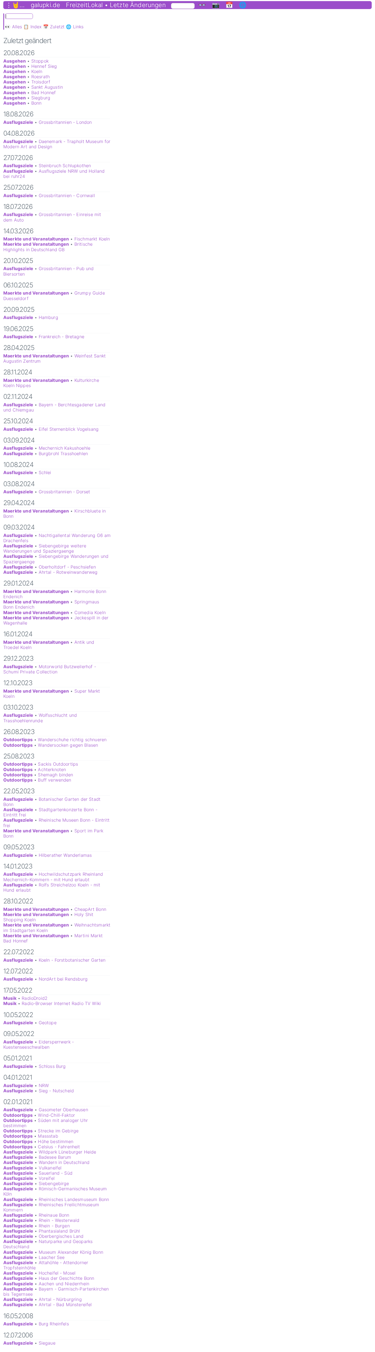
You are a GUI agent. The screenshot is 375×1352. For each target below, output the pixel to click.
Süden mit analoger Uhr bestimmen (45, 1123)
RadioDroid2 (34, 998)
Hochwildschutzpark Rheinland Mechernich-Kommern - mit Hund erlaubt (53, 876)
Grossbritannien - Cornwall (67, 195)
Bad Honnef (43, 92)
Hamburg (48, 317)
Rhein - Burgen (54, 1225)
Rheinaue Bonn (54, 1215)
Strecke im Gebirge (58, 1130)
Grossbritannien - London (65, 122)
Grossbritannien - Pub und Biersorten (48, 271)
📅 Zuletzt (54, 26)
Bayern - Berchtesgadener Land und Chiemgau (54, 407)
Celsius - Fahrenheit (59, 1146)
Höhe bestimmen (55, 1141)
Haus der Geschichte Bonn (66, 1278)
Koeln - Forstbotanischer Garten (72, 960)
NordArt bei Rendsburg (63, 979)
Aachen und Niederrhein (64, 1283)
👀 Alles (13, 26)
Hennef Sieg (44, 66)
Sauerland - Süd (55, 1173)
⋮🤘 (12, 5)
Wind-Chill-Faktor (56, 1115)
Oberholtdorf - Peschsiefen (67, 567)
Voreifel (47, 1178)
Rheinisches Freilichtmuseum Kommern (51, 1207)
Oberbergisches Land (61, 1236)
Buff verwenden (54, 780)
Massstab (48, 1136)
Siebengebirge (54, 1183)
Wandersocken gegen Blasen (68, 745)
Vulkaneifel (50, 1168)
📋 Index (32, 26)
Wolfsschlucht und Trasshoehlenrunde (40, 717)
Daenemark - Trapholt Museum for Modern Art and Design (57, 144)
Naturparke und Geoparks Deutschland (48, 1244)
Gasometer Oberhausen (63, 1109)
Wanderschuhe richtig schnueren (72, 739)
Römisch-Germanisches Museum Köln (55, 1191)
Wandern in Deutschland (64, 1162)
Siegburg (40, 97)
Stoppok (40, 61)
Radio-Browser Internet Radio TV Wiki (61, 1003)
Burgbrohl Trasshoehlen (63, 453)
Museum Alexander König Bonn (71, 1252)
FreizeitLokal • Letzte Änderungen (116, 5)
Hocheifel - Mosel (57, 1273)
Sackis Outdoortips (58, 764)
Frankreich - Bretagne (61, 336)
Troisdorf (40, 82)
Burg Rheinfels (54, 1323)
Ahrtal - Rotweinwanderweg (68, 572)
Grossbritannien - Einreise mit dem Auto (52, 217)
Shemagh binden (55, 774)
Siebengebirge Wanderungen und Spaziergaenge (55, 558)
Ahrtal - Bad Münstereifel (65, 1304)
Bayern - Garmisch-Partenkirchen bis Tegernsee (56, 1291)
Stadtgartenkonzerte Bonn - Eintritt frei (50, 812)
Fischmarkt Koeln (92, 239)
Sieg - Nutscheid (56, 1090)
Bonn (36, 103)
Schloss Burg (52, 1066)
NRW (44, 1085)
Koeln (37, 71)
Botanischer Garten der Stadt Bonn (51, 801)
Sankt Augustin (47, 87)
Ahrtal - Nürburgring (60, 1299)
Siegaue (47, 1343)
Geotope (48, 1022)
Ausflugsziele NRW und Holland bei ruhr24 (54, 173)
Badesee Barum (55, 1157)
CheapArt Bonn (90, 909)
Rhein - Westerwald (59, 1220)
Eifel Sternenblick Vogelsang (69, 429)
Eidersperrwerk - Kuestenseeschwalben (38, 1044)
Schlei (45, 472)
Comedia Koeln (90, 612)
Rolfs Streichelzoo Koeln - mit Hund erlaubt (51, 887)
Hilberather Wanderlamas (65, 855)
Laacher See (52, 1257)
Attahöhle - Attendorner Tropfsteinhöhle (45, 1265)
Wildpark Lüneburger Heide (67, 1152)
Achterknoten (52, 769)
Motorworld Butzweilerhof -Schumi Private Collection (49, 669)
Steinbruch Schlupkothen (65, 165)
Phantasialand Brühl (59, 1231)
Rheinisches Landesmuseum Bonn (74, 1199)
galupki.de (45, 5)
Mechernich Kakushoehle (65, 448)
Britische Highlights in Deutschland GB (48, 246)
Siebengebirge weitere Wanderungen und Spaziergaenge (44, 548)
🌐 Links (74, 26)
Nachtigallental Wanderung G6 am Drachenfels (57, 538)
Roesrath (40, 76)
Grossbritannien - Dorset (64, 491)
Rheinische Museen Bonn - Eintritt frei (56, 822)
